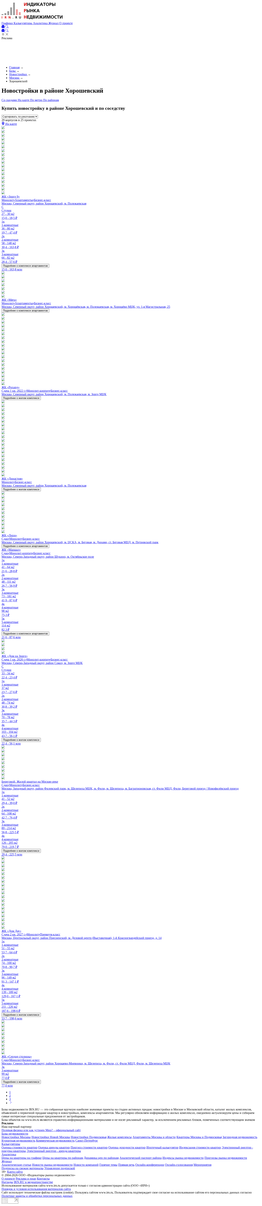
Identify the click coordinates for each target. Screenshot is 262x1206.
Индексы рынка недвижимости (183, 1157)
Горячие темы (108, 1164)
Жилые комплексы (119, 1137)
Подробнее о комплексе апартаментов (25, 265)
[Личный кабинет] (3, 27)
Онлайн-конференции (149, 1164)
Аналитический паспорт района (140, 1157)
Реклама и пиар (26, 1178)
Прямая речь (126, 1164)
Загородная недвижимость (239, 1137)
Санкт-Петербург (86, 1140)
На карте (24, 100)
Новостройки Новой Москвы (50, 1137)
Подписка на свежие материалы (23, 1168)
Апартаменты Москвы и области (154, 1137)
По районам (51, 100)
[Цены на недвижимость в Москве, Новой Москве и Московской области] (32, 19)
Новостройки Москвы (16, 1137)
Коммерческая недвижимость (55, 1140)
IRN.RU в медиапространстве (33, 1182)
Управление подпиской (59, 1168)
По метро (36, 100)
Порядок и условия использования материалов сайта (36, 1189)
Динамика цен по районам (101, 1157)
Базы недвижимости (15, 1133)
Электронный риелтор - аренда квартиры (54, 1151)
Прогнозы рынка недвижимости (225, 1157)
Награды (7, 1182)
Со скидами (10, 100)
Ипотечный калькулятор (162, 1147)
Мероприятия (202, 1164)
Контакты (43, 1178)
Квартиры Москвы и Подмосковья (199, 1137)
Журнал (53, 23)
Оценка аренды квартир (54, 1147)
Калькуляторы (23, 23)
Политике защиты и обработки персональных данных (37, 1196)
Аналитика (40, 23)
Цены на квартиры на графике (22, 1157)
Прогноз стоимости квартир (89, 1147)
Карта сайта (15, 1171)
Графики (8, 23)
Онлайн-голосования (179, 1164)
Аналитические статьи (16, 1164)
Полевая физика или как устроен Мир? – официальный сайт (41, 1130)
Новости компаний (86, 1164)
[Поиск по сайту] (6, 27)
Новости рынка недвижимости (52, 1164)
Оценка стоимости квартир (19, 1147)
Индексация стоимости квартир (200, 1147)
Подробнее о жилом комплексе (21, 398)
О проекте (66, 23)
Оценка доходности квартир (127, 1147)
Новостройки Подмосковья (88, 1137)
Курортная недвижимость (18, 1140)
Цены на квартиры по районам (62, 1157)
